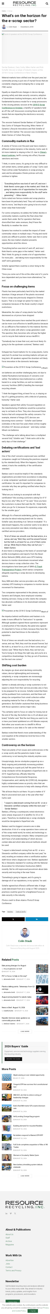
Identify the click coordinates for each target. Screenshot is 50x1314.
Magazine (10, 1244)
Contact (9, 1267)
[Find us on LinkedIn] (6, 1213)
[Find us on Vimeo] (11, 1213)
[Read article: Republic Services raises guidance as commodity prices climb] (42, 1021)
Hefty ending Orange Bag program (26, 1116)
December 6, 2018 (27, 27)
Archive (9, 1241)
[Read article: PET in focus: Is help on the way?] (42, 979)
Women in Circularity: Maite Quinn (26, 1155)
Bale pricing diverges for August (14, 966)
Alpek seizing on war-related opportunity (29, 1075)
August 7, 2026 (23, 1024)
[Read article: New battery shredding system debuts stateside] (7, 1166)
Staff (8, 1238)
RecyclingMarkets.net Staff (13, 969)
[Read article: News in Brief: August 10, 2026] (42, 1010)
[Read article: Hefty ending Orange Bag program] (7, 1118)
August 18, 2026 (9, 971)
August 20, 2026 (21, 1138)
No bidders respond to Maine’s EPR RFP (28, 1135)
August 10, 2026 (22, 1011)
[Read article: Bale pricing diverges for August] (42, 968)
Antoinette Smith (9, 979)
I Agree (33, 1311)
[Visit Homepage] (25, 3)
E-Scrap (10, 11)
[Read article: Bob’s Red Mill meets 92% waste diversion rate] (7, 1108)
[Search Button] (47, 3)
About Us (9, 1234)
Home (4, 11)
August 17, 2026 (24, 979)
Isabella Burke (8, 1011)
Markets (10, 912)
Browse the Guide (13, 1059)
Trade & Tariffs (21, 912)
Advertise (10, 1260)
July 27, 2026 (19, 1078)
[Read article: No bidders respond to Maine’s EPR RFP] (7, 1137)
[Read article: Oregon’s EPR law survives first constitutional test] (7, 1086)
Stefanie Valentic (9, 1024)
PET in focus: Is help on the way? (14, 976)
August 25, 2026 (21, 1119)
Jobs (8, 1264)
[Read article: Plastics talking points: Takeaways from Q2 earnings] (42, 989)
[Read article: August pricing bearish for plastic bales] (42, 1000)
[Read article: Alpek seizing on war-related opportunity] (7, 1077)
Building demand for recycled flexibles (27, 1126)
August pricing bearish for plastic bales (16, 997)
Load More (25, 1031)
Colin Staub (13, 27)
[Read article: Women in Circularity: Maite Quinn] (7, 1157)
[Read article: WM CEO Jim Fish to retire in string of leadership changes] (7, 1097)
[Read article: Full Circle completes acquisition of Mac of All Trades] (7, 1146)
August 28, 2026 (21, 1090)
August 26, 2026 (21, 1101)
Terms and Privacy (13, 1270)
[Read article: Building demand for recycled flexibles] (7, 1128)
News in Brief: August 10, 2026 (13, 1007)
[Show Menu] (3, 3)
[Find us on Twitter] (15, 1213)
